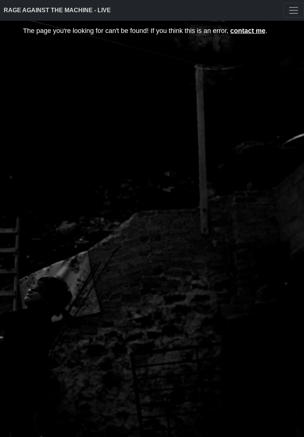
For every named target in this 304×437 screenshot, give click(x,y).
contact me (247, 30)
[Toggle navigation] (293, 10)
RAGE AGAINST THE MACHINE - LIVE (57, 10)
